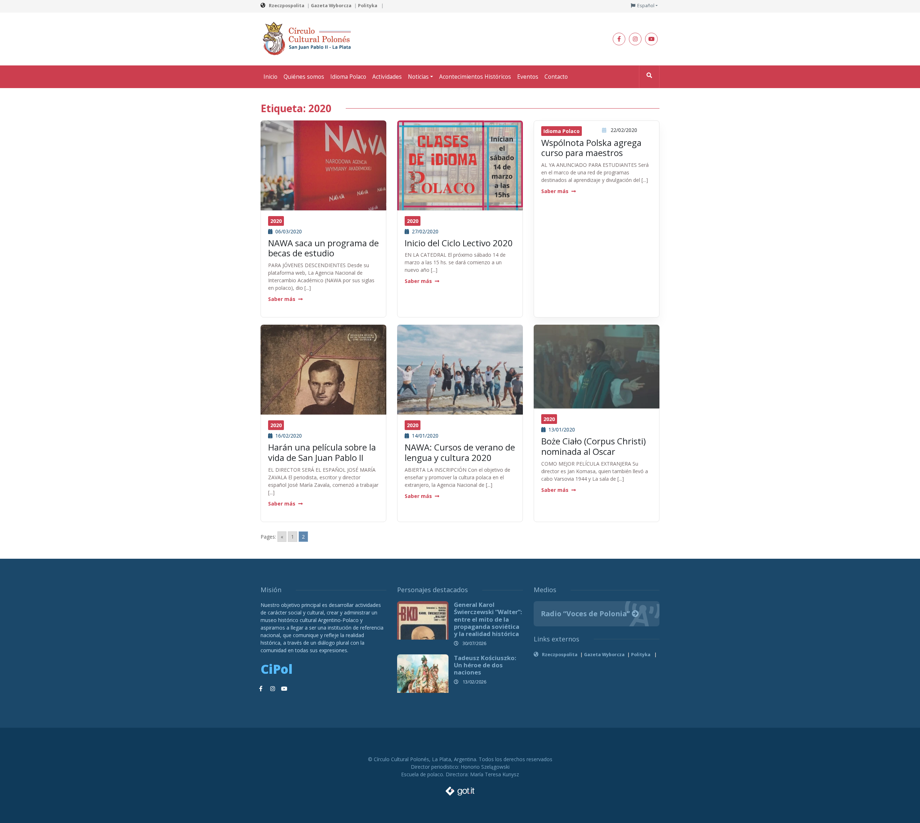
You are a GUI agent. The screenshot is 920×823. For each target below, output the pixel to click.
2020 (276, 221)
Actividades (387, 77)
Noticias (418, 77)
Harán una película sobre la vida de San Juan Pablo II (322, 452)
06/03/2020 (288, 231)
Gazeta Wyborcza (331, 6)
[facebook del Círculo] (619, 39)
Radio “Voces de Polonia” (586, 613)
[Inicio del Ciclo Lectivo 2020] (460, 182)
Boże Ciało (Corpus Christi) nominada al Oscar (593, 446)
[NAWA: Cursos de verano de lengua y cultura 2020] (460, 375)
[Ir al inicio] (309, 38)
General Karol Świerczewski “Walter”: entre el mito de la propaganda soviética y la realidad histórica (488, 619)
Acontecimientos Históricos (475, 77)
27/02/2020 (424, 231)
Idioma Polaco (348, 77)
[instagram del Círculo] (635, 39)
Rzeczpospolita (286, 6)
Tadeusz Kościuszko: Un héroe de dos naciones (485, 665)
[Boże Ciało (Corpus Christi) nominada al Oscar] (596, 366)
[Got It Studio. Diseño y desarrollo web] (460, 789)
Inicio (270, 77)
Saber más (281, 299)
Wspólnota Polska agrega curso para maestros (591, 148)
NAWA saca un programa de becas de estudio (323, 248)
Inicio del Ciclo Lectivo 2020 (459, 243)
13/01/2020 (561, 429)
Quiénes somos (304, 77)
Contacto (556, 77)
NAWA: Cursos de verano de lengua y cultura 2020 (460, 452)
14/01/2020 (424, 435)
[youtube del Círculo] (651, 39)
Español (645, 6)
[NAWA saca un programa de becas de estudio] (323, 167)
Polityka (368, 6)
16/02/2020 (288, 435)
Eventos (527, 77)
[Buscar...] (649, 76)
